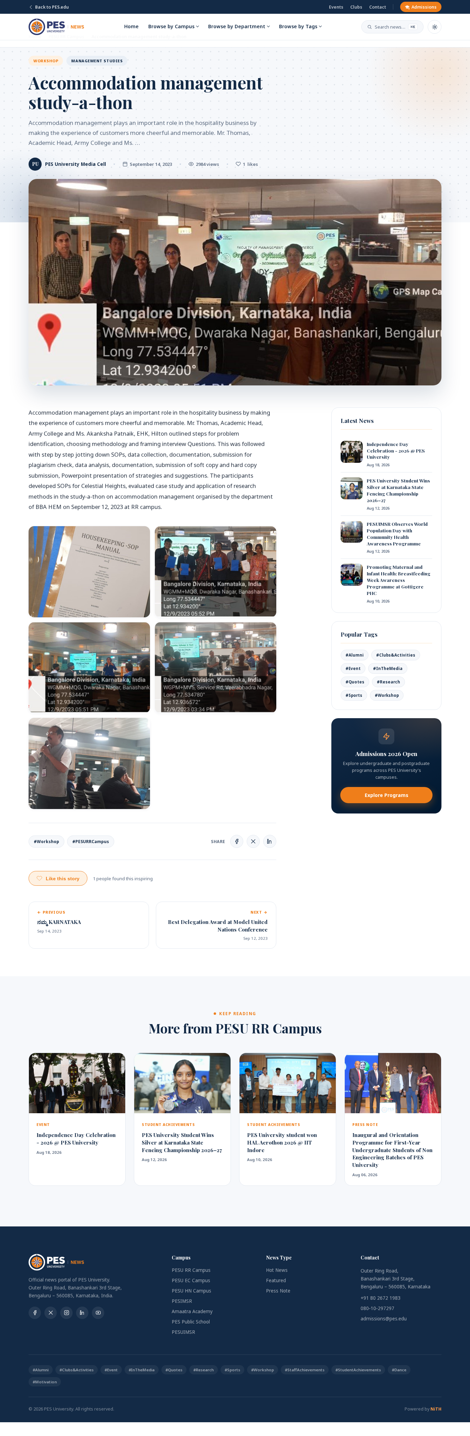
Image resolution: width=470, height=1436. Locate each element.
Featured (276, 1280)
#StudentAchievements (358, 1369)
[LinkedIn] (82, 1313)
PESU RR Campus (191, 1270)
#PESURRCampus (90, 841)
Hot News (277, 1270)
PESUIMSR (183, 1332)
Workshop (45, 60)
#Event (353, 668)
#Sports (353, 695)
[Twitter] (50, 1313)
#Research (388, 681)
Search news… (395, 27)
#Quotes (354, 681)
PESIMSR (182, 1301)
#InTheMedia (388, 668)
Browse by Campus (171, 26)
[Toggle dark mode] (434, 27)
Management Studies (96, 60)
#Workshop (46, 841)
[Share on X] (253, 841)
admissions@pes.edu (384, 1319)
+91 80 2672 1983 (380, 1298)
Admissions (424, 7)
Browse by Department (236, 26)
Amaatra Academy (192, 1311)
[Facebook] (35, 1313)
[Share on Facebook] (236, 841)
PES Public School (191, 1322)
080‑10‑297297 (377, 1308)
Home (131, 26)
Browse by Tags (298, 26)
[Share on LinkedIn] (269, 841)
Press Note (278, 1291)
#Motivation (45, 1381)
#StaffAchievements (304, 1369)
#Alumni (354, 655)
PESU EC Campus (191, 1280)
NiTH (435, 1409)
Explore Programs (386, 795)
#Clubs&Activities (395, 655)
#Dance (399, 1369)
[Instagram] (66, 1313)
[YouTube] (98, 1313)
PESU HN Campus (191, 1291)
